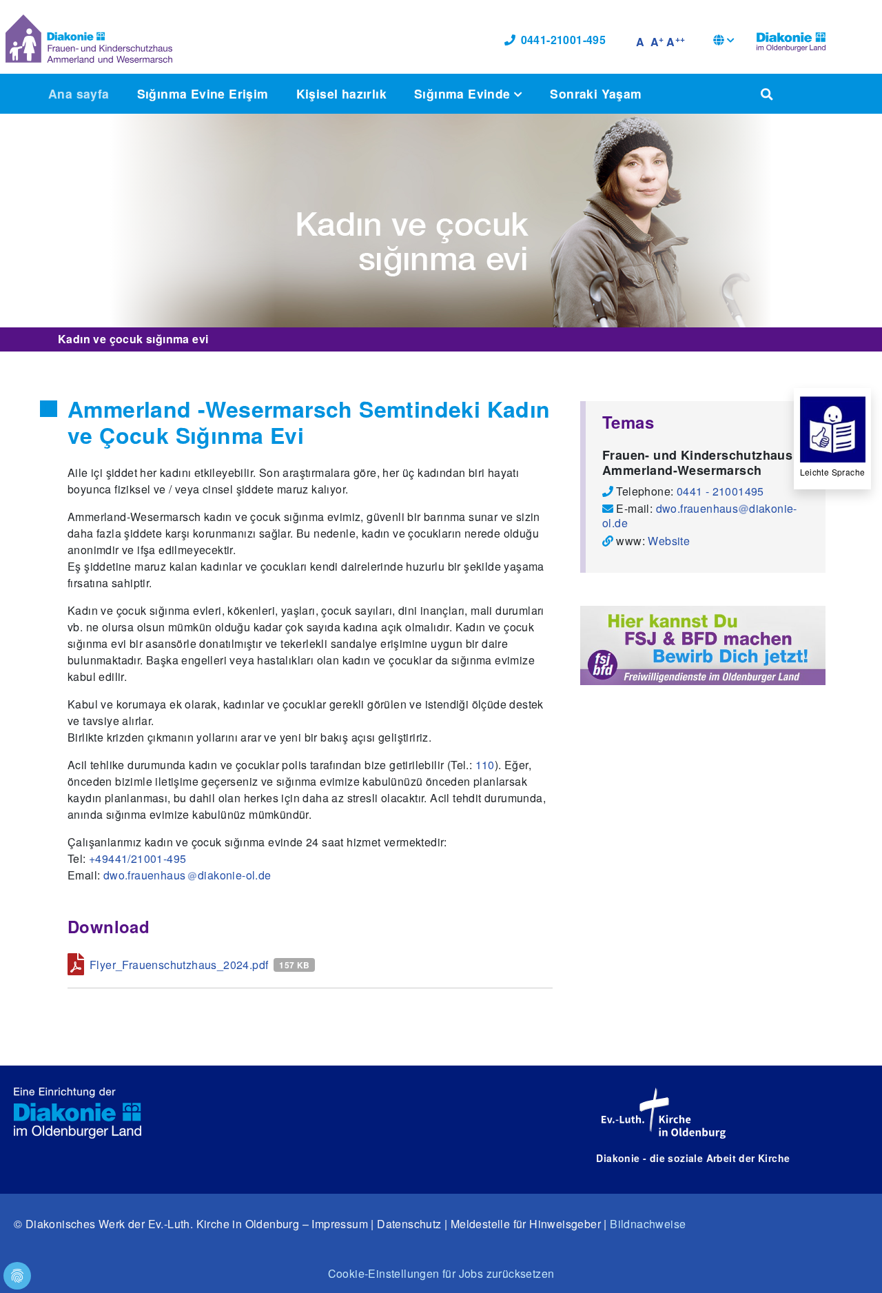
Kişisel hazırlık (341, 93)
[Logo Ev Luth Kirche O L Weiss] (664, 1113)
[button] (724, 42)
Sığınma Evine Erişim (203, 93)
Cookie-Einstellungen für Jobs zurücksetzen (441, 1273)
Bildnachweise (648, 1224)
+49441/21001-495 (137, 858)
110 (485, 765)
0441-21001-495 (563, 40)
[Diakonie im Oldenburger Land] (791, 40)
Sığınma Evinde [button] (464, 93)
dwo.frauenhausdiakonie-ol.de (699, 515)
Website (669, 541)
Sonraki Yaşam (596, 93)
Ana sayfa (79, 93)
